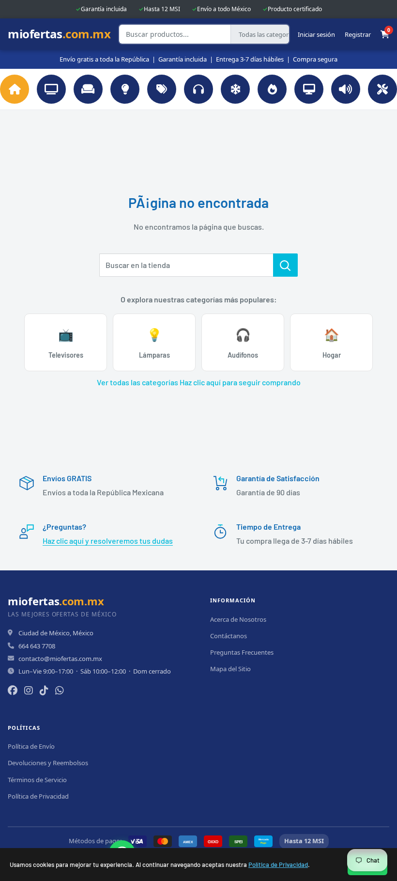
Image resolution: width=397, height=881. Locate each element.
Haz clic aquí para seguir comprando (240, 382)
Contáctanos (228, 635)
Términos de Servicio (37, 779)
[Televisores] (51, 89)
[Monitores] (308, 89)
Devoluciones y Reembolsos (48, 762)
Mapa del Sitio (230, 668)
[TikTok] (44, 690)
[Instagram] (28, 690)
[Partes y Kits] (382, 89)
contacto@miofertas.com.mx (60, 658)
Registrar (358, 34)
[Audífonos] (198, 89)
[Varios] (161, 89)
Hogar (331, 343)
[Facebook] (12, 690)
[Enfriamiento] (235, 89)
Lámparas (154, 343)
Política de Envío (31, 746)
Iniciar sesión (316, 34)
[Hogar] (88, 89)
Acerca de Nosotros (238, 619)
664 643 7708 (36, 646)
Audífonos (243, 343)
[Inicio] (14, 89)
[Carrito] (385, 34)
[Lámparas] (124, 89)
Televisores (65, 343)
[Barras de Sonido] (345, 89)
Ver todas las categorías (137, 382)
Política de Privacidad (278, 864)
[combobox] (174, 34)
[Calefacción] (272, 89)
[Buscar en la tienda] (285, 265)
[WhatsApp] (59, 690)
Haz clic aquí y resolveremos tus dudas (108, 540)
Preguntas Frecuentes (242, 652)
